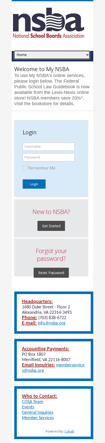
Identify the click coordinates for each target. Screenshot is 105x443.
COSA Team (32, 401)
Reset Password (51, 272)
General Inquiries (37, 412)
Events (28, 407)
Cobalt (69, 431)
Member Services (38, 418)
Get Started (51, 225)
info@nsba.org (51, 323)
